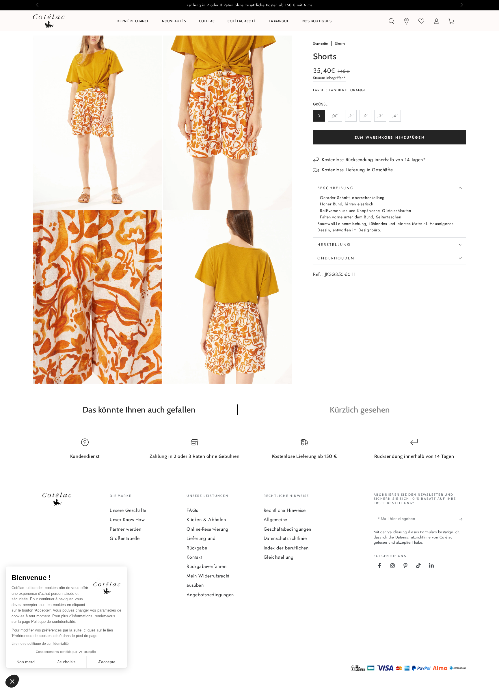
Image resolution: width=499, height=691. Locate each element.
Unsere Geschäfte (128, 510)
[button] (391, 21)
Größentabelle (125, 538)
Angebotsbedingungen (210, 594)
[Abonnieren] (462, 519)
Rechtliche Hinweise (285, 510)
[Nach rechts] (461, 5)
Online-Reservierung (207, 529)
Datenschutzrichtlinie (285, 538)
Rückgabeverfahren (206, 566)
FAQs (192, 510)
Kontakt (194, 557)
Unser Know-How (127, 519)
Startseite (321, 43)
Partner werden (125, 529)
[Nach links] (38, 5)
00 (337, 117)
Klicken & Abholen (206, 519)
